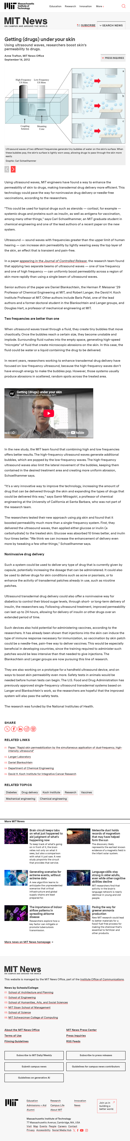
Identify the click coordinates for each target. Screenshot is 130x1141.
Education (55, 6)
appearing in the (53, 261)
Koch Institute (51, 792)
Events (43, 1126)
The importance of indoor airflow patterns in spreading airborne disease (45, 912)
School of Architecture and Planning (30, 992)
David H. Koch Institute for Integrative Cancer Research (42, 774)
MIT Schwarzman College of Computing (33, 1017)
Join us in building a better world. (106, 1105)
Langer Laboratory (19, 756)
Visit (29, 1126)
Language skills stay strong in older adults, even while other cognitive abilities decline (108, 876)
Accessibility (43, 1130)
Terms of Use (13, 1035)
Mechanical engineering (20, 798)
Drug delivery (30, 792)
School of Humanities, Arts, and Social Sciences (38, 1002)
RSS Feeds (73, 1041)
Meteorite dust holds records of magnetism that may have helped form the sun (106, 835)
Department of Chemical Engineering (31, 768)
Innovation (85, 6)
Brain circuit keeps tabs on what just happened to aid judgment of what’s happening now (46, 835)
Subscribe (88, 25)
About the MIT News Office (22, 1029)
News (77, 1105)
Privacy (31, 1130)
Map (35, 1126)
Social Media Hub (61, 1130)
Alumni (31, 1109)
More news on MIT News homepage (27, 942)
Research (70, 6)
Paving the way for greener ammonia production (103, 910)
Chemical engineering (53, 798)
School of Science (19, 1012)
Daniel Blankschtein (20, 762)
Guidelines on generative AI (34, 1077)
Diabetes (11, 792)
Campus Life (57, 1105)
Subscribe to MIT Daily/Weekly (34, 1055)
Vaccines (86, 792)
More (100, 6)
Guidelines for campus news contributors (96, 1066)
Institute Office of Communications (102, 979)
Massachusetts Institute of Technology (49, 1118)
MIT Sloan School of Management (29, 1007)
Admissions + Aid (36, 1105)
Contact (72, 1126)
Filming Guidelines (16, 1041)
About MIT (56, 1109)
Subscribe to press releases (96, 1055)
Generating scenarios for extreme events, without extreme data (45, 875)
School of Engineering (22, 997)
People (52, 1126)
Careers (62, 1126)
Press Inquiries (76, 1035)
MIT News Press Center (81, 1029)
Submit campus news (34, 1066)
